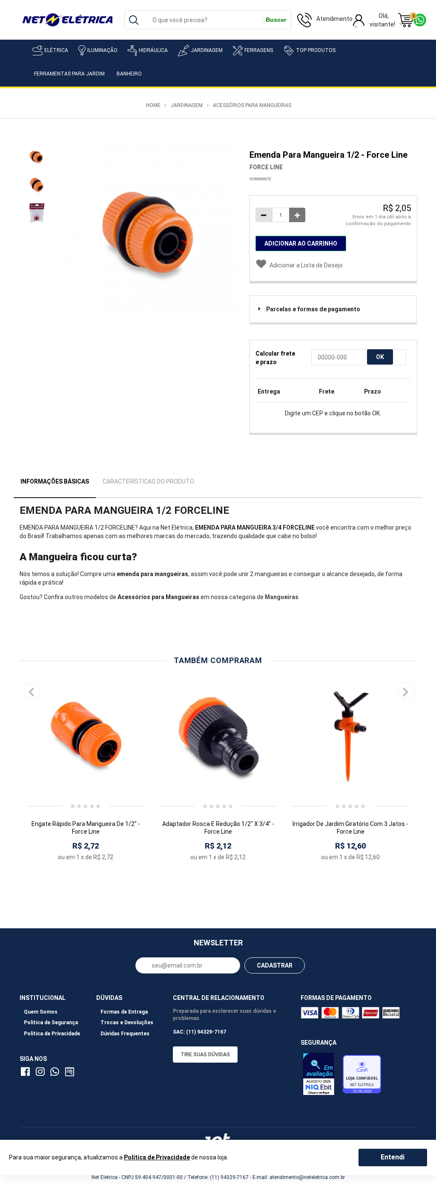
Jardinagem (207, 50)
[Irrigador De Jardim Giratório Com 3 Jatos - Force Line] (350, 736)
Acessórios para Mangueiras (252, 105)
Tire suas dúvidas (205, 1055)
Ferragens (258, 50)
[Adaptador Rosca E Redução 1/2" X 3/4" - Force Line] (218, 736)
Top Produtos (316, 50)
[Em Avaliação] (320, 1076)
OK (380, 357)
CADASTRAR (275, 965)
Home (153, 105)
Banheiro (129, 74)
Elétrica (56, 50)
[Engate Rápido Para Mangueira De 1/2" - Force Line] (85, 736)
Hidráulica (153, 50)
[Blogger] (70, 1073)
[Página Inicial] (67, 19)
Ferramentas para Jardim (69, 74)
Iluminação (102, 50)
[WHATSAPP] (56, 1073)
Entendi (392, 1157)
